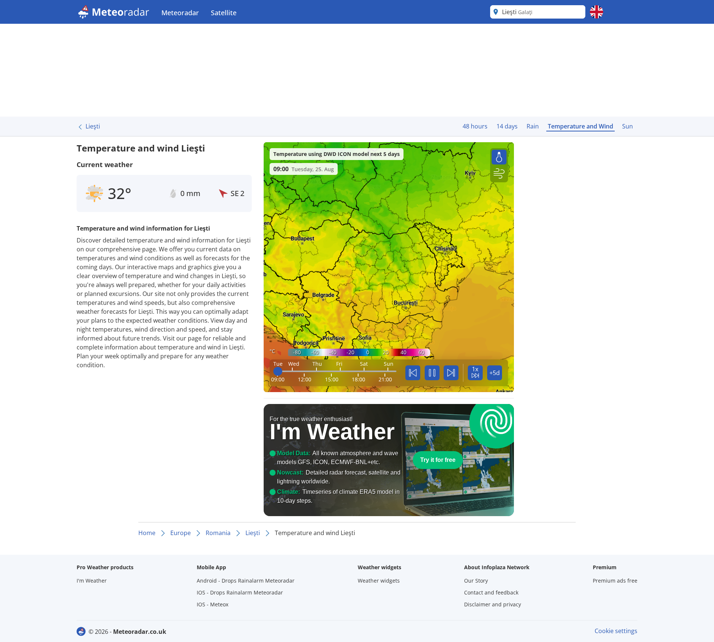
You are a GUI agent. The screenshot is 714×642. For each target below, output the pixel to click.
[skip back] (412, 372)
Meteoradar (180, 12)
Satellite (224, 12)
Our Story (476, 580)
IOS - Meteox (212, 604)
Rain (533, 126)
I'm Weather (92, 580)
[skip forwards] (451, 372)
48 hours (475, 126)
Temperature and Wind (580, 126)
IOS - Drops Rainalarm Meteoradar (240, 592)
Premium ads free (615, 580)
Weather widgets (379, 580)
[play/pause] (432, 372)
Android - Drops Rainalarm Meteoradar (246, 580)
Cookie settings (616, 631)
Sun (627, 126)
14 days (507, 126)
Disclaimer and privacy (492, 604)
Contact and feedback (491, 592)
